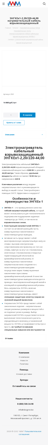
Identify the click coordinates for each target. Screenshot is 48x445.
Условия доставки (24, 374)
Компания (24, 352)
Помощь (24, 369)
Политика (24, 364)
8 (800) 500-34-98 (25, 404)
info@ (21, 409)
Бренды (24, 380)
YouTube (26, 391)
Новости (24, 360)
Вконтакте (20, 391)
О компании (24, 357)
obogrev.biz (28, 409)
